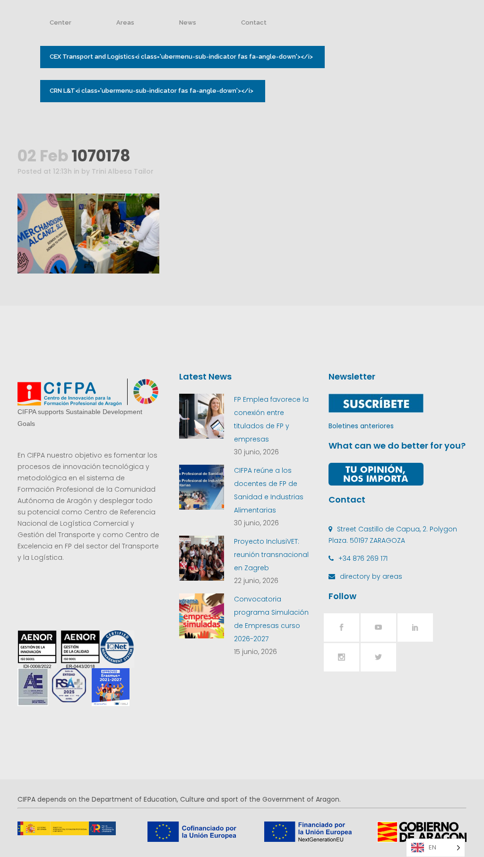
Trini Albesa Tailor (123, 171)
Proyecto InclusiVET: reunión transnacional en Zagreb (271, 555)
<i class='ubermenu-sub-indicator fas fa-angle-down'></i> (181, 56)
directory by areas (371, 576)
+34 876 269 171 (363, 558)
